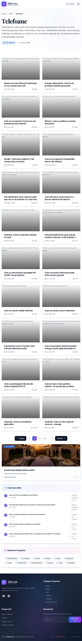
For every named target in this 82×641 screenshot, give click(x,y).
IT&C (10, 14)
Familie (48, 586)
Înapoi (22, 438)
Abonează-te (75, 619)
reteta (37, 558)
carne (10, 563)
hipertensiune (37, 563)
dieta (58, 558)
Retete (48, 589)
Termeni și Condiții (8, 625)
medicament (22, 563)
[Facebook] (4, 596)
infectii (48, 558)
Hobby (48, 595)
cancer (50, 563)
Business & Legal (51, 602)
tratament (69, 558)
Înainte (59, 438)
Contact (4, 618)
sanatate (71, 563)
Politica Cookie (7, 621)
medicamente (12, 558)
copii (60, 563)
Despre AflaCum (7, 614)
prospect (26, 558)
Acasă (4, 14)
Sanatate (49, 599)
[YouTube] (9, 596)
